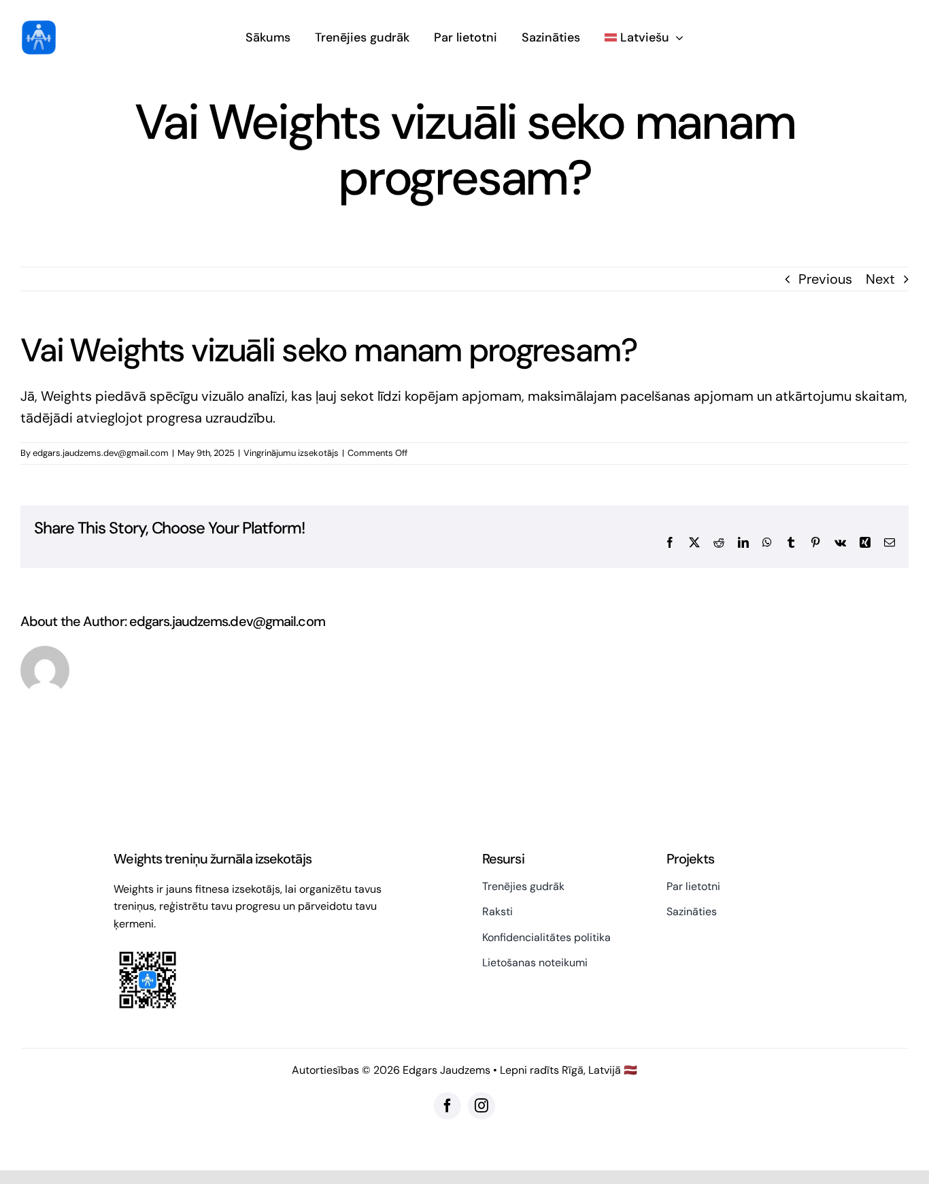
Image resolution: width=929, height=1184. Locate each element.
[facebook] (447, 1105)
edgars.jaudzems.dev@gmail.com (101, 453)
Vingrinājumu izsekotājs (291, 453)
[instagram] (481, 1105)
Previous (825, 279)
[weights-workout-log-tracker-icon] (39, 27)
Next (880, 279)
